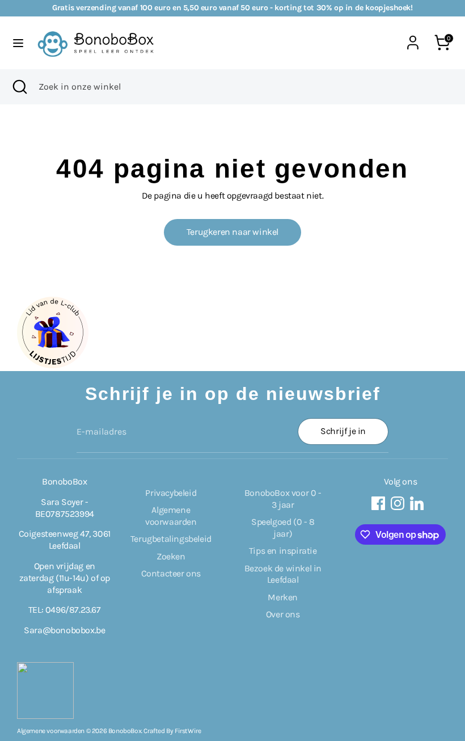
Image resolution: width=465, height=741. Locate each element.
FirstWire (188, 731)
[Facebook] (378, 503)
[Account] (412, 36)
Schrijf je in (343, 431)
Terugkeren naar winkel (232, 231)
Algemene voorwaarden (171, 515)
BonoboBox (124, 731)
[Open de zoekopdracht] (19, 87)
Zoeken (171, 556)
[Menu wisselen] (18, 42)
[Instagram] (397, 503)
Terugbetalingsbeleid (171, 538)
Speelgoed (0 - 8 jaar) (283, 527)
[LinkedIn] (417, 503)
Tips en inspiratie (283, 550)
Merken (283, 597)
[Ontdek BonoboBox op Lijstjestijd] (52, 365)
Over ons (283, 614)
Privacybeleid (170, 492)
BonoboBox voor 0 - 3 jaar (283, 498)
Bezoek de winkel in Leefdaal (283, 574)
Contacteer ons (171, 573)
